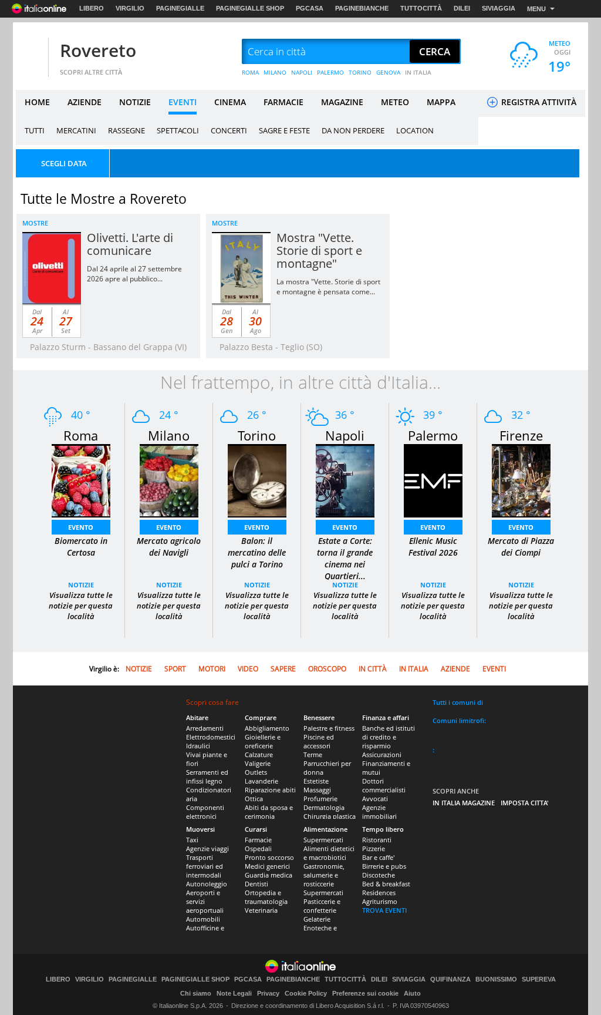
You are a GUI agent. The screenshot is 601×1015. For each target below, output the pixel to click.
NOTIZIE (135, 101)
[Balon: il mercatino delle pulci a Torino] (257, 480)
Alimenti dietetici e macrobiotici (328, 853)
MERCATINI (76, 130)
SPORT (175, 669)
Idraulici (198, 745)
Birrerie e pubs (384, 866)
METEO (395, 101)
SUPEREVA (539, 979)
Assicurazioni (381, 754)
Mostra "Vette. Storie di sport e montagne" (319, 250)
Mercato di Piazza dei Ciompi (521, 546)
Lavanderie (261, 781)
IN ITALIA (418, 72)
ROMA (250, 72)
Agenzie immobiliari (379, 812)
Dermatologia (324, 807)
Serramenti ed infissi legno (207, 776)
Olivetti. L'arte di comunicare (130, 244)
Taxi (192, 839)
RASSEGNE (126, 130)
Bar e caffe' (378, 857)
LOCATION (415, 130)
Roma (80, 435)
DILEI (462, 8)
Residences (379, 892)
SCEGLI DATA (64, 163)
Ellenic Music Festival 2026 (433, 546)
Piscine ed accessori (318, 741)
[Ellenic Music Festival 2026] (433, 480)
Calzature (259, 754)
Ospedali (258, 848)
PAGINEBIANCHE (362, 8)
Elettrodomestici (210, 736)
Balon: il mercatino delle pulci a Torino (257, 552)
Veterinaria (261, 910)
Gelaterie (316, 919)
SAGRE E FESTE (284, 130)
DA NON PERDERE (353, 130)
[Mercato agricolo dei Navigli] (169, 480)
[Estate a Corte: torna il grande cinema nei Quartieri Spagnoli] (345, 480)
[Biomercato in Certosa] (81, 480)
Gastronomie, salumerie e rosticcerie (324, 875)
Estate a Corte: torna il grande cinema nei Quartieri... (345, 558)
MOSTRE (35, 223)
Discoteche (378, 875)
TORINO (360, 72)
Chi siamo (195, 993)
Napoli (344, 435)
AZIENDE (84, 101)
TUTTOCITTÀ (421, 8)
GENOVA (388, 72)
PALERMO (330, 72)
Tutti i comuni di (458, 702)
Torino (257, 435)
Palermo (433, 435)
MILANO (275, 72)
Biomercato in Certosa (81, 546)
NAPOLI (301, 72)
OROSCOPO (327, 669)
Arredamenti (205, 728)
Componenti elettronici (205, 812)
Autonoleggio (206, 883)
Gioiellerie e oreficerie (263, 741)
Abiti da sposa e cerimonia (269, 812)
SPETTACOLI (178, 130)
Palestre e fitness (328, 728)
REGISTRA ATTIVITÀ (537, 101)
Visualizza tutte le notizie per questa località (81, 605)
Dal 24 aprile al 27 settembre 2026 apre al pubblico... (134, 274)
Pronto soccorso (269, 857)
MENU (536, 8)
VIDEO (248, 669)
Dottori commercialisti (384, 785)
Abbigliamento (267, 728)
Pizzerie (373, 848)
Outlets (256, 772)
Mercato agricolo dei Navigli (169, 546)
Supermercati (323, 839)
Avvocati (375, 798)
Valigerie (258, 763)
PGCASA (309, 8)
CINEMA (230, 101)
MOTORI (211, 669)
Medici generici (267, 866)
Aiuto (412, 993)
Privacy (268, 993)
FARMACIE (283, 101)
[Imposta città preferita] (30, 52)
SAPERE (283, 669)
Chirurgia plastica (329, 816)
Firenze (521, 435)
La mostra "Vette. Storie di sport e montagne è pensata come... (328, 287)
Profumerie (320, 798)
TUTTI (35, 130)
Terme (312, 754)
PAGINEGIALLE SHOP (250, 8)
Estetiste (316, 781)
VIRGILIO (130, 8)
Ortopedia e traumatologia (266, 897)
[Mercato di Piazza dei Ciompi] (521, 480)
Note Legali (234, 993)
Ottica (254, 798)
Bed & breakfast (386, 883)
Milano (169, 435)
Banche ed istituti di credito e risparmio (388, 737)
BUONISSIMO (496, 979)
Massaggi (317, 789)
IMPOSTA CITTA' (525, 802)
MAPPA (441, 101)
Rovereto (98, 50)
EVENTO (80, 527)
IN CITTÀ (373, 669)
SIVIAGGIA (498, 8)
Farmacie (258, 839)
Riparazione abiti (270, 789)
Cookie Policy (306, 993)
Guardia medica (268, 875)
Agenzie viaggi (207, 848)
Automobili (203, 919)
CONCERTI (229, 130)
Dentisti (256, 883)
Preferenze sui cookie (365, 993)
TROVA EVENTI (384, 910)
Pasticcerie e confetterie (321, 906)
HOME (37, 101)
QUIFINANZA (450, 979)
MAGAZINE (342, 101)
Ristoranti (376, 839)
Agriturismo (379, 901)
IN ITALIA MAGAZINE (464, 802)
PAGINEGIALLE (180, 8)
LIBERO (91, 8)
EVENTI (182, 101)
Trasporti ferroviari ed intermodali (204, 866)
